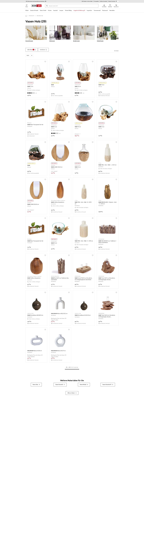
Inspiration (89, 10)
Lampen (61, 10)
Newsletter (112, 10)
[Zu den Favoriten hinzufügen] (45, 61)
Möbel (27, 10)
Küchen (50, 10)
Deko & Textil (43, 10)
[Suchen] (47, 6)
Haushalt (55, 10)
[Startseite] (26, 15)
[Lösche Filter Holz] (31, 55)
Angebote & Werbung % (79, 10)
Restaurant (105, 10)
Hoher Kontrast (112, 1)
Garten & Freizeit (34, 10)
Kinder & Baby (68, 10)
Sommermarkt (97, 10)
